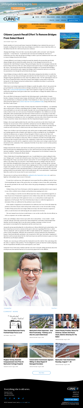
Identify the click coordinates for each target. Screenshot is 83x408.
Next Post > (54, 308)
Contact (57, 20)
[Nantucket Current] (71, 389)
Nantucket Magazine (74, 402)
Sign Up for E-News (73, 20)
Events (77, 17)
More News (41, 373)
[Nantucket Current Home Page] (12, 19)
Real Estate (51, 17)
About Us (52, 20)
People (63, 17)
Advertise (63, 20)
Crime (58, 17)
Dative (28, 402)
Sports (43, 17)
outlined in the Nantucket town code (39, 175)
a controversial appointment (18, 89)
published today (39, 101)
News (37, 17)
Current (32, 101)
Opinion (70, 17)
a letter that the (24, 101)
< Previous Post (7, 308)
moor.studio (22, 402)
